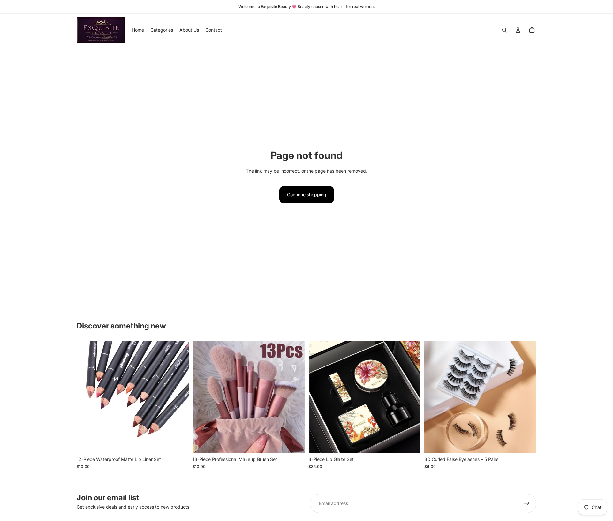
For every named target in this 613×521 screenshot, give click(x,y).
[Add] (179, 443)
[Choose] (294, 443)
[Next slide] (179, 397)
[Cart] (532, 30)
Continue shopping (306, 194)
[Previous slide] (86, 397)
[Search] (504, 30)
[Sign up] (527, 503)
